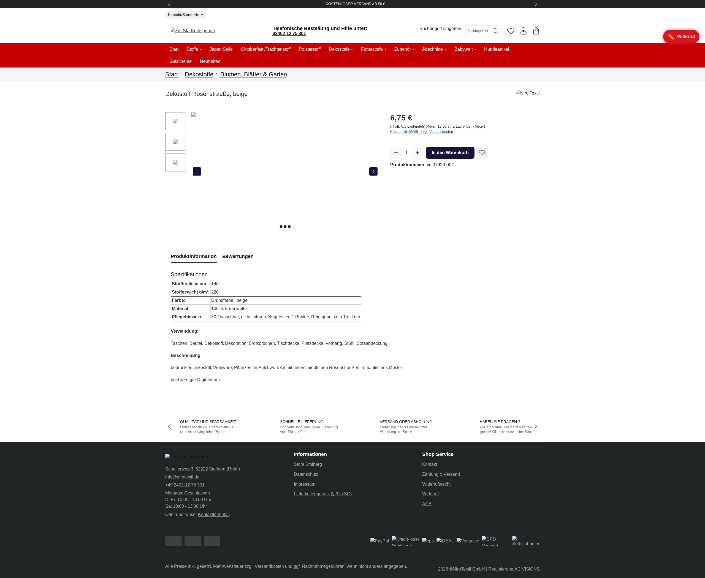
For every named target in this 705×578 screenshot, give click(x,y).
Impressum (304, 484)
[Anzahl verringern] (396, 152)
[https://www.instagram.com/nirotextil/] (193, 541)
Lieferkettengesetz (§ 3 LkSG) (323, 493)
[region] (272, 171)
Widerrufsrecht (436, 484)
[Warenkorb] (536, 30)
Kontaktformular (213, 514)
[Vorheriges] (197, 171)
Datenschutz (306, 474)
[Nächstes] (373, 171)
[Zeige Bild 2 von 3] (285, 226)
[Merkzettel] (510, 30)
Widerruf (430, 493)
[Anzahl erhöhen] (417, 152)
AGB (427, 503)
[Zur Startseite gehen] (192, 31)
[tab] (194, 256)
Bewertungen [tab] (238, 256)
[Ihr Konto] (523, 30)
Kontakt (429, 464)
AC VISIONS (527, 569)
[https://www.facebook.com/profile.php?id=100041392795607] (173, 541)
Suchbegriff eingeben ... (442, 28)
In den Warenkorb (450, 152)
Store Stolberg (308, 464)
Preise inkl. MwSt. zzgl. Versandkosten (421, 132)
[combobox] (477, 30)
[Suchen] (495, 30)
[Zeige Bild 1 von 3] (281, 226)
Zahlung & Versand (441, 474)
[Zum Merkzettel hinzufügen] (482, 153)
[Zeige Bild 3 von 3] (289, 226)
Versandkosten (269, 566)
